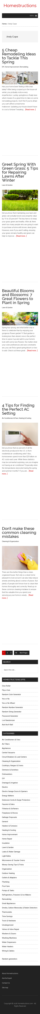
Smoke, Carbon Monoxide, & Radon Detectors (19, 908)
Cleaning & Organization (10, 541)
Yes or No (6, 699)
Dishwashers (7, 774)
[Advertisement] (20, 134)
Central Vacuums (8, 753)
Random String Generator (11, 712)
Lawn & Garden (7, 185)
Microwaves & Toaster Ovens (13, 860)
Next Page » (24, 653)
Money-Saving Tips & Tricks (13, 865)
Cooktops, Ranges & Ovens (12, 765)
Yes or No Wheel (8, 703)
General (5, 822)
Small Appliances (8, 903)
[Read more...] (30, 110)
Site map (5, 987)
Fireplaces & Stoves (10, 813)
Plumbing (5, 882)
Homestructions (20, 5)
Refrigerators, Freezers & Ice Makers (16, 895)
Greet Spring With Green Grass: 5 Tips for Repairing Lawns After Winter (20, 172)
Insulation (6, 843)
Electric (5, 787)
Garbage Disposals (9, 817)
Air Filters (6, 744)
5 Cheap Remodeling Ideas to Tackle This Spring (19, 56)
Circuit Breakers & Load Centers (14, 757)
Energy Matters (8, 796)
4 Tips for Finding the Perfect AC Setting (18, 409)
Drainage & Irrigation (10, 783)
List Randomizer (8, 720)
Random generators (9, 959)
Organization (7, 869)
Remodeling (24, 67)
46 (16, 653)
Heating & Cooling (25, 418)
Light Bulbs (6, 856)
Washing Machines (9, 938)
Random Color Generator (11, 694)
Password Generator (10, 716)
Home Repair (7, 839)
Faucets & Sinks (8, 804)
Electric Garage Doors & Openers (15, 791)
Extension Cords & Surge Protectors (16, 800)
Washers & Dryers (9, 934)
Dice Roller (6, 686)
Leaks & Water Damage (11, 852)
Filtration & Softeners (10, 809)
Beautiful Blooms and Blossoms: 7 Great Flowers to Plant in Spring (18, 296)
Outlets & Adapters (9, 878)
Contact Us (6, 983)
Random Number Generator (12, 707)
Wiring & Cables (8, 951)
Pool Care (6, 886)
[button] (32, 15)
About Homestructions (10, 973)
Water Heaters (7, 946)
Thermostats (7, 912)
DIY (3, 67)
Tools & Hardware (9, 921)
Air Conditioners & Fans (10, 418)
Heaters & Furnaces (9, 826)
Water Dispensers (9, 942)
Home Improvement (12, 67)
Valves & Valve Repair (10, 929)
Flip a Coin (6, 690)
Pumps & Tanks (8, 890)
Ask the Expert (7, 978)
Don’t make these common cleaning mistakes (19, 532)
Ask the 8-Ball (7, 725)
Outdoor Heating (8, 873)
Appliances (6, 748)
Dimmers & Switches (10, 770)
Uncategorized (7, 925)
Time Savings (7, 916)
